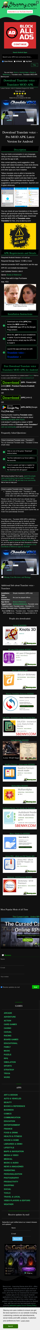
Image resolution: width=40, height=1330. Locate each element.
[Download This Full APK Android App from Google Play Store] (10, 407)
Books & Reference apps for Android (21, 540)
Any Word (29, 61)
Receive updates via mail (11, 987)
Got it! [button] (10, 1326)
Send (35, 987)
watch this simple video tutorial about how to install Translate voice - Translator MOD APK (18, 478)
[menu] (37, 2)
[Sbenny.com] (19, 4)
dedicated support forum (17, 1305)
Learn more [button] (25, 1321)
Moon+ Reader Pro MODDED (20, 834)
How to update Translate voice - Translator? (17, 489)
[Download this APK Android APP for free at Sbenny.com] (10, 382)
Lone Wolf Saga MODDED (20, 740)
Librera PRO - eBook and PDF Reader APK (19, 856)
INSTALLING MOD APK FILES (13, 419)
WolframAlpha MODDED (20, 786)
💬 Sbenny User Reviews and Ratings (16, 577)
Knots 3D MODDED (19, 625)
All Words (19, 61)
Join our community (8, 427)
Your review (5, 976)
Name (3, 959)
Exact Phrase (8, 61)
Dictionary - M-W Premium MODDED (19, 877)
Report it (31, 375)
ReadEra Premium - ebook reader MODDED (20, 764)
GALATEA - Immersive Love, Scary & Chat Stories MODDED (20, 718)
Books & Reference (14, 274)
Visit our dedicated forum (27, 378)
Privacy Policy (31, 1305)
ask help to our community (26, 480)
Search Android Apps (20, 52)
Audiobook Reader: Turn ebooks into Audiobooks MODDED (20, 808)
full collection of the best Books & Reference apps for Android (18, 545)
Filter (34, 65)
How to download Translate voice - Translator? (17, 440)
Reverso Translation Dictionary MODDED (20, 694)
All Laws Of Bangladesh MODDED (19, 649)
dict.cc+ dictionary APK (20, 670)
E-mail (3, 967)
